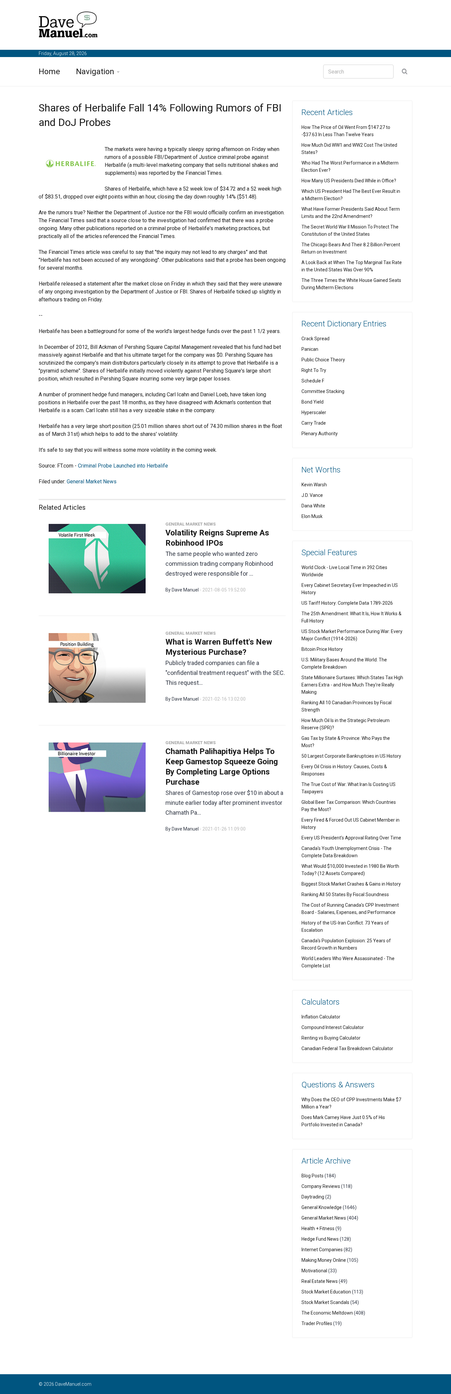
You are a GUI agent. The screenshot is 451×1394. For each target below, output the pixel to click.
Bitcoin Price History (322, 649)
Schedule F (312, 380)
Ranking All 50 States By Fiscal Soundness (345, 894)
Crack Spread (315, 338)
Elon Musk (312, 516)
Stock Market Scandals (325, 1302)
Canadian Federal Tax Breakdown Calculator (347, 1048)
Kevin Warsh (314, 484)
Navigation (95, 71)
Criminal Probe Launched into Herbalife (123, 466)
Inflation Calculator (320, 1016)
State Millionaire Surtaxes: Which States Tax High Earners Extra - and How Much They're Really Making (352, 685)
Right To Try (313, 370)
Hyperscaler (313, 412)
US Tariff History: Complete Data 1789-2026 (347, 603)
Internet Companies (322, 1249)
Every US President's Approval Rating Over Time (351, 837)
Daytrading (312, 1196)
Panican (309, 349)
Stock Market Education (326, 1291)
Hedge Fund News (320, 1239)
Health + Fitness (317, 1228)
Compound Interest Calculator (332, 1027)
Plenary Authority (319, 433)
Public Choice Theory (323, 359)
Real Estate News (319, 1281)
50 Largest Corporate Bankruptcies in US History (351, 756)
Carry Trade (313, 423)
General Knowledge (321, 1207)
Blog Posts (312, 1175)
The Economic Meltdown (327, 1313)
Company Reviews (320, 1186)
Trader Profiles (316, 1323)
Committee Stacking (322, 391)
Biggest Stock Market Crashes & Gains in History (351, 884)
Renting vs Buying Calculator (331, 1038)
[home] (68, 26)
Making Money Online (323, 1260)
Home (49, 71)
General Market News (92, 481)
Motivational (314, 1270)
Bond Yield (312, 402)
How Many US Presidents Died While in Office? (348, 180)
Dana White (313, 505)
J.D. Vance (312, 495)
